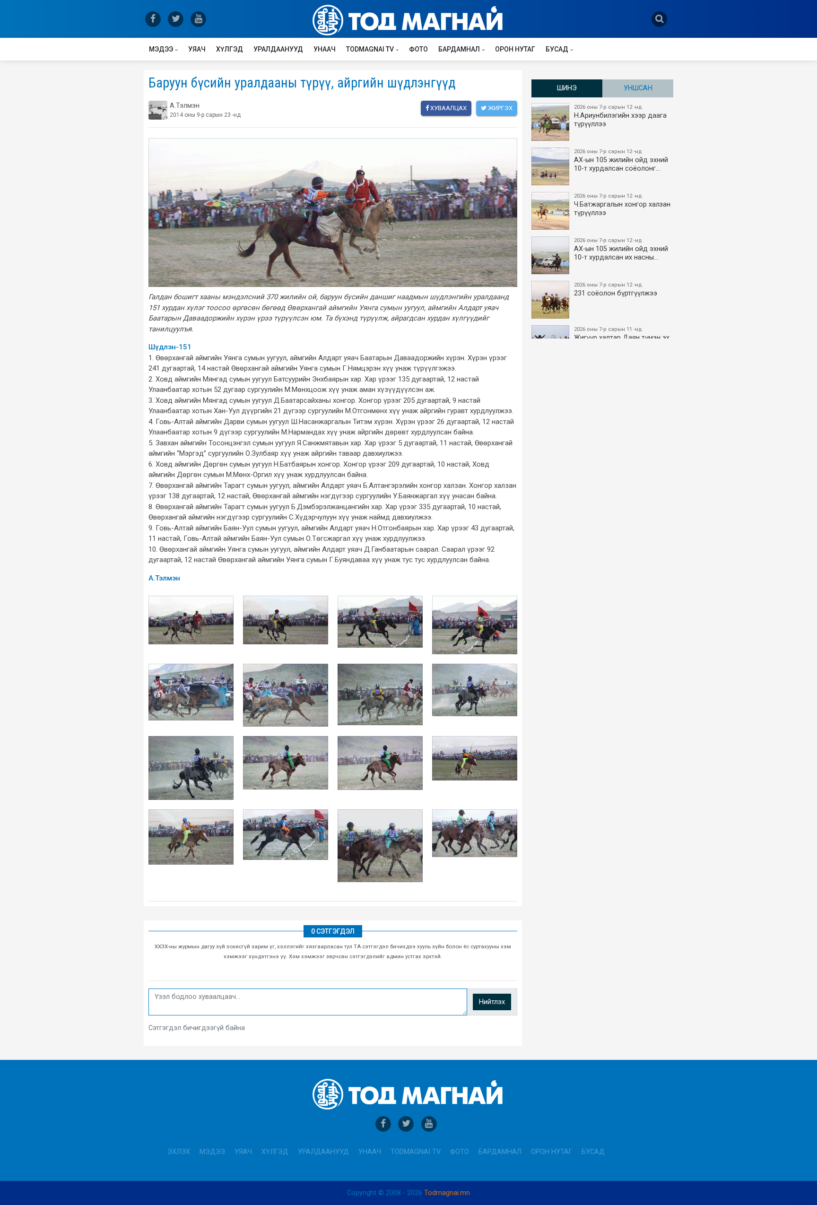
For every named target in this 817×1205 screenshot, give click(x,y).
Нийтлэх (492, 1002)
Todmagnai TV (370, 49)
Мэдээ (161, 49)
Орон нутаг (515, 49)
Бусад (557, 49)
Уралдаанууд (278, 49)
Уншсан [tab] (638, 88)
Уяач (197, 49)
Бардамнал (459, 49)
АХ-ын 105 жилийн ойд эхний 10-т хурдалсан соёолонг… (621, 160)
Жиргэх (500, 108)
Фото (418, 49)
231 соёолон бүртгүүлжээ (615, 289)
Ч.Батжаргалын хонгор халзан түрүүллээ (622, 205)
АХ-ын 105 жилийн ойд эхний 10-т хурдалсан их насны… (621, 249)
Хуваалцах (448, 108)
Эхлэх (178, 1152)
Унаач (324, 49)
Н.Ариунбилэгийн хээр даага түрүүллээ (620, 116)
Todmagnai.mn (447, 1193)
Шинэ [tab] (567, 88)
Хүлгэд (229, 49)
